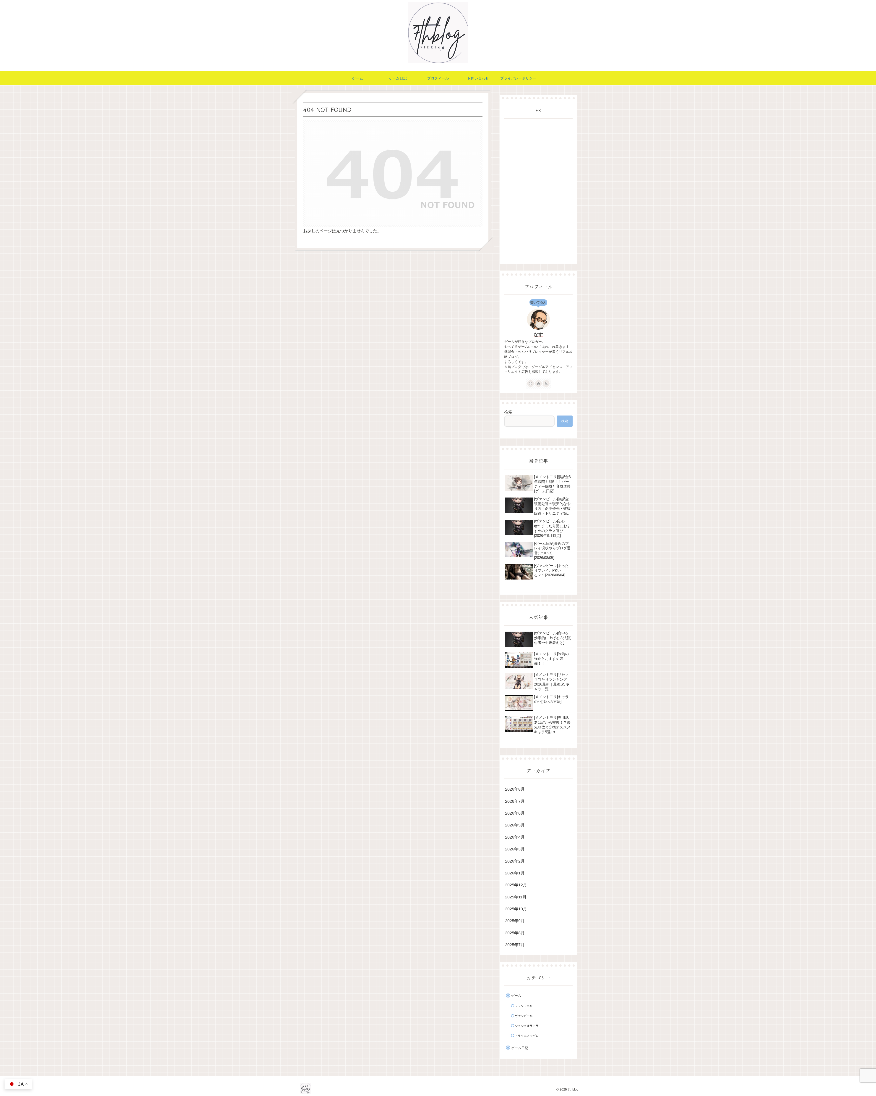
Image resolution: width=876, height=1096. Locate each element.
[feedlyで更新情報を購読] (538, 384)
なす (538, 334)
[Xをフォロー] (531, 384)
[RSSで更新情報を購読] (546, 384)
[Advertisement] (538, 191)
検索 (508, 412)
